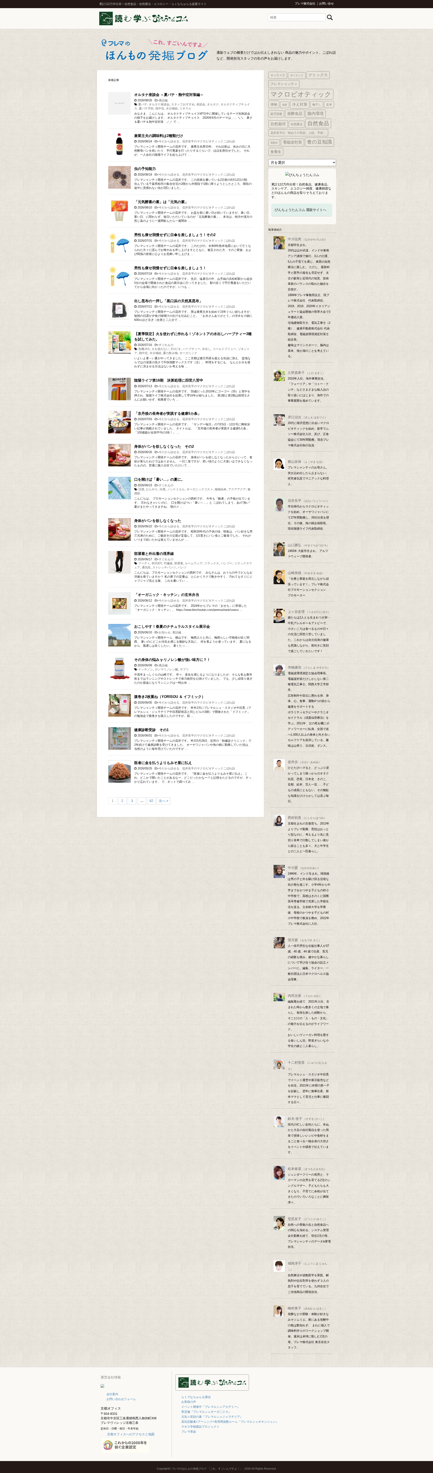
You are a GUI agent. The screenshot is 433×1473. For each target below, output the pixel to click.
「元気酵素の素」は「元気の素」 (161, 202)
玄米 (329, 104)
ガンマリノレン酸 (166, 669)
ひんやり (152, 489)
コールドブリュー (224, 349)
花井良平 (308, 501)
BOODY (157, 563)
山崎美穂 (306, 573)
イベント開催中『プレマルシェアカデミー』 (210, 1406)
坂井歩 (304, 762)
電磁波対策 (292, 142)
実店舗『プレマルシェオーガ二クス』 (206, 1411)
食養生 (275, 152)
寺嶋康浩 (309, 667)
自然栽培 (278, 124)
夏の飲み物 (170, 353)
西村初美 (307, 818)
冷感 (162, 489)
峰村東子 (307, 1308)
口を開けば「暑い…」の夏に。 (159, 479)
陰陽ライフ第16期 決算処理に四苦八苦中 (168, 380)
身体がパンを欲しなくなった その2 (164, 446)
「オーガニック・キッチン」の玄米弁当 (166, 595)
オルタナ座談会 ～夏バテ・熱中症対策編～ (169, 95)
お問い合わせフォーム (121, 1399)
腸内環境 (315, 113)
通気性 (146, 567)
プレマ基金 (188, 1431)
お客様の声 (188, 1402)
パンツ (182, 567)
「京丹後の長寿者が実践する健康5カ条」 (167, 413)
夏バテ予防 (146, 108)
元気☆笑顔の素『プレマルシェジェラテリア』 (212, 1416)
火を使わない (160, 349)
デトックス (318, 75)
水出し (206, 349)
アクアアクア (237, 489)
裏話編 (163, 100)
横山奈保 (306, 461)
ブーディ (144, 563)
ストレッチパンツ (164, 567)
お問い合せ (326, 3)
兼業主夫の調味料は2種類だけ (158, 136)
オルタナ (213, 104)
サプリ (184, 669)
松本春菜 (307, 1169)
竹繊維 (168, 563)
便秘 (273, 104)
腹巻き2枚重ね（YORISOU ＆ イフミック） (169, 697)
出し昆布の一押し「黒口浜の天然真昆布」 (168, 301)
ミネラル (185, 108)
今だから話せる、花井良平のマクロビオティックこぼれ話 (197, 141)
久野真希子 (306, 373)
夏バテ (142, 104)
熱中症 (159, 108)
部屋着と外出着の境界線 (154, 554)
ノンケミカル (176, 489)
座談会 (200, 104)
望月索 (304, 940)
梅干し (316, 104)
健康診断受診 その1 (151, 730)
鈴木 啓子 (306, 1119)
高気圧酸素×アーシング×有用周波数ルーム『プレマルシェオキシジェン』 (230, 1421)
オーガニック (188, 353)
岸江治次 (307, 417)
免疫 (284, 104)
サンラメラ (277, 75)
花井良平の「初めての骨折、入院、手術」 (298, 132)
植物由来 (220, 489)
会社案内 (112, 1394)
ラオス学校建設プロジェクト (200, 1426)
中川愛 (304, 868)
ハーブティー (191, 349)
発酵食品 (294, 113)
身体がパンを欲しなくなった (157, 521)
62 (151, 801)
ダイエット (297, 75)
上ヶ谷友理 (309, 612)
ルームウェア (194, 563)
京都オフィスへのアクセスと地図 (130, 1434)
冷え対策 (299, 104)
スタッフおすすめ (183, 104)
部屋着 (178, 563)
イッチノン (145, 669)
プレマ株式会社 (305, 3)
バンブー (227, 563)
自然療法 (296, 124)
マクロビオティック (300, 94)
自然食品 (318, 123)
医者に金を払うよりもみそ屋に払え (163, 763)
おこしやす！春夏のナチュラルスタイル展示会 (172, 626)
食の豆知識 (319, 142)
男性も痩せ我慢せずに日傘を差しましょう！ (170, 268)
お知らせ (164, 632)
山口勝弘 (308, 545)
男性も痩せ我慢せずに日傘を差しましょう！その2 (175, 235)
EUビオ (176, 349)
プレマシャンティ (283, 84)
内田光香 (305, 996)
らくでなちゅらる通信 (196, 1397)
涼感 (141, 489)
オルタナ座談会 (159, 104)
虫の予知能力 (145, 169)
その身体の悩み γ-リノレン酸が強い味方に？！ (172, 660)
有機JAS (144, 349)
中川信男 (307, 239)
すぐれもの (166, 345)
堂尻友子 (307, 1219)
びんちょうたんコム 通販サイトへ (300, 210)
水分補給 (172, 108)
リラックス (211, 563)
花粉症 (274, 142)
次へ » (163, 801)
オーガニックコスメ (200, 489)
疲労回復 (276, 114)
